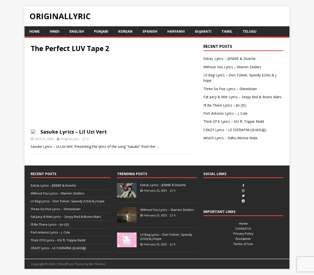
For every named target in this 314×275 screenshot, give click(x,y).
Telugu (249, 31)
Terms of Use (243, 244)
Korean (125, 31)
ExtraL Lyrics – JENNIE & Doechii (229, 58)
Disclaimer (243, 238)
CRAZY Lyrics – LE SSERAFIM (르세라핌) (234, 129)
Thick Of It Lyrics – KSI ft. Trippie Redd (233, 121)
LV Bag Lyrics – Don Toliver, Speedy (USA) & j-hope (68, 201)
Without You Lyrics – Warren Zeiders (232, 67)
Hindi (54, 31)
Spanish (150, 31)
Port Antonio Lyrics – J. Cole (225, 113)
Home (34, 31)
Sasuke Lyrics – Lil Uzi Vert (73, 131)
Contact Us (243, 228)
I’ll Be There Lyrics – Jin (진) (224, 105)
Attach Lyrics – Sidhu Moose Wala (230, 138)
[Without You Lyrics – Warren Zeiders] (127, 220)
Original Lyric (69, 139)
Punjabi (101, 31)
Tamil (227, 31)
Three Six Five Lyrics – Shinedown (230, 88)
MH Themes (97, 264)
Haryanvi (176, 31)
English (76, 31)
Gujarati (203, 31)
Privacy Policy (243, 233)
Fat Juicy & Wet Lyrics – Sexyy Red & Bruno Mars (242, 97)
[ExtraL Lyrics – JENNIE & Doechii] (127, 195)
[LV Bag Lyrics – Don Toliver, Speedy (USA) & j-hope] (127, 244)
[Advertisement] (114, 92)
